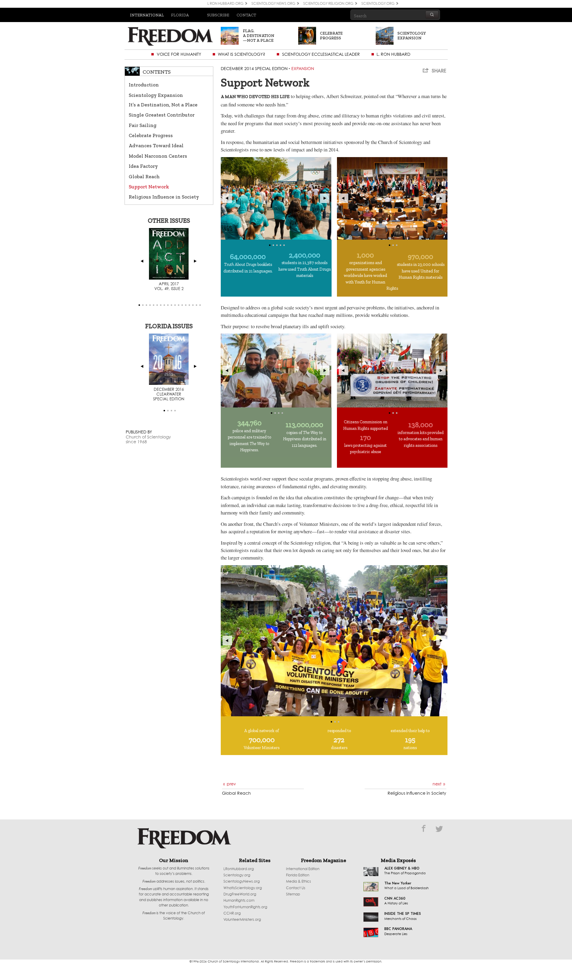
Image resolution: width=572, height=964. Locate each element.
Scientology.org (236, 875)
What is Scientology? (241, 54)
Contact (246, 15)
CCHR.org (232, 913)
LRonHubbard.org (238, 869)
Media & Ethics (298, 882)
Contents (157, 72)
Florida (180, 15)
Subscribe (218, 15)
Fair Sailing (142, 125)
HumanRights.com (238, 901)
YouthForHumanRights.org (245, 907)
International (147, 15)
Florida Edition (297, 875)
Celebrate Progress (151, 135)
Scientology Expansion (156, 95)
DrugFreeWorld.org (239, 894)
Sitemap (293, 894)
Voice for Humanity (179, 54)
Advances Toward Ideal (156, 145)
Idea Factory (143, 166)
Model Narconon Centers (158, 156)
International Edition (302, 869)
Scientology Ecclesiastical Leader (321, 54)
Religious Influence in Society (164, 197)
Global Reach (144, 176)
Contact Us (295, 888)
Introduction (144, 85)
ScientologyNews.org (241, 882)
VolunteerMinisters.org (242, 920)
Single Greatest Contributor (162, 115)
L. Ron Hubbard (393, 54)
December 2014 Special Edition (254, 69)
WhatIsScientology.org (242, 888)
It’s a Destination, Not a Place (163, 105)
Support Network (149, 187)
